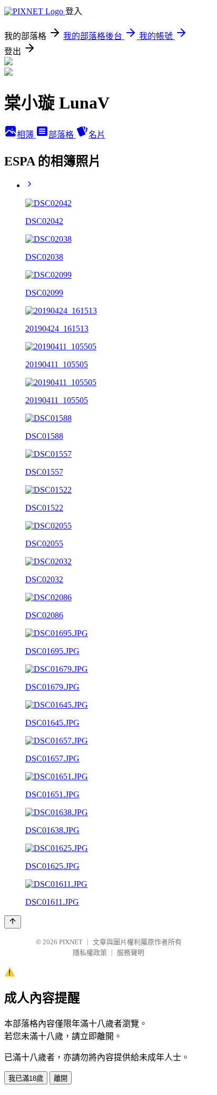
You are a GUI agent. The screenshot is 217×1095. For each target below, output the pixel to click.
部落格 (62, 134)
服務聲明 (130, 952)
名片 (96, 134)
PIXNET (71, 942)
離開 (60, 1078)
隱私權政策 (90, 952)
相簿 (26, 134)
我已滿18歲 (25, 1078)
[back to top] (12, 921)
